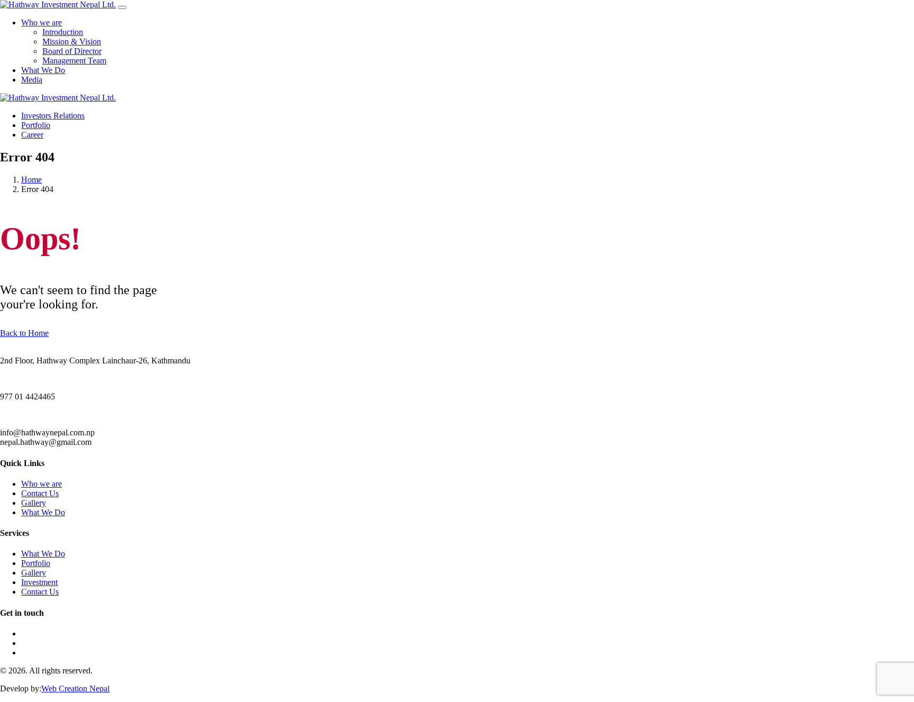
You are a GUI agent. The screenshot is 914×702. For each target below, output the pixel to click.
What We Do (43, 512)
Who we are (41, 483)
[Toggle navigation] (122, 7)
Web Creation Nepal (75, 688)
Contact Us (40, 493)
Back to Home (24, 333)
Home (31, 179)
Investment (39, 582)
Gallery (33, 502)
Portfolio (35, 563)
